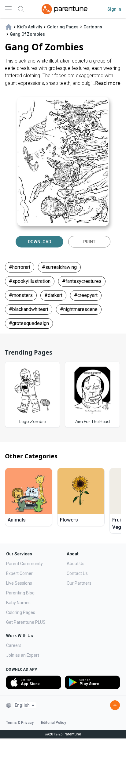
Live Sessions (19, 583)
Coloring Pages (20, 612)
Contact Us (77, 573)
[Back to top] (115, 705)
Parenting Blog (20, 592)
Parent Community (24, 563)
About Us (75, 563)
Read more (107, 83)
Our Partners (79, 583)
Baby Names (18, 602)
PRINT (89, 241)
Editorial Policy (53, 722)
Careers (13, 645)
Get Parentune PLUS (26, 622)
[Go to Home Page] (64, 9)
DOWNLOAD (39, 241)
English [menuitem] (22, 705)
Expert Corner (19, 573)
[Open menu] (8, 9)
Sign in (114, 9)
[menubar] (24, 705)
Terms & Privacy (20, 722)
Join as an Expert (22, 655)
